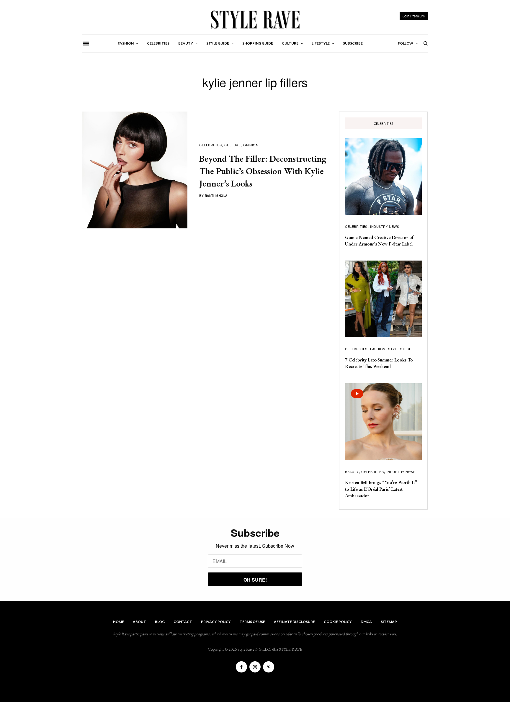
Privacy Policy (216, 621)
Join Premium (414, 15)
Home (118, 621)
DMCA (366, 621)
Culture (232, 145)
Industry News (384, 226)
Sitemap (389, 621)
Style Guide (399, 348)
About (139, 621)
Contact (183, 621)
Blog (160, 621)
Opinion (250, 145)
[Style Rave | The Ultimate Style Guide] (255, 19)
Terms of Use (252, 621)
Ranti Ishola (216, 196)
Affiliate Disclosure (294, 621)
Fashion (377, 348)
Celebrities (210, 145)
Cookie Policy (338, 621)
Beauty (352, 471)
